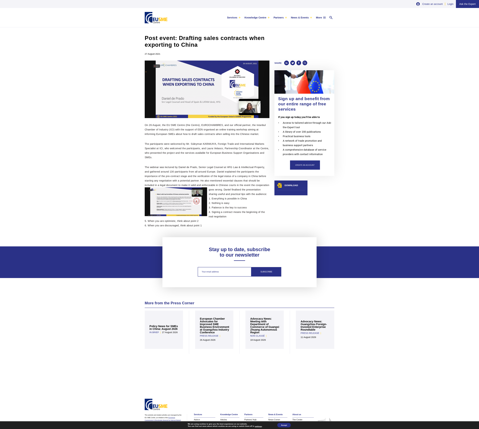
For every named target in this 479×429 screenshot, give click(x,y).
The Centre (297, 420)
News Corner (274, 420)
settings (258, 426)
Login (450, 4)
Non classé (257, 336)
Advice (197, 420)
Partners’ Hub (250, 420)
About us (296, 414)
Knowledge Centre (255, 17)
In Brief (154, 332)
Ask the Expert (467, 4)
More (319, 17)
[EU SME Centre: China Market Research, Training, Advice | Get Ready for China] (156, 17)
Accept (284, 425)
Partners (279, 17)
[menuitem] (234, 17)
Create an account (432, 4)
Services (232, 17)
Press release (209, 336)
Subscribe (266, 272)
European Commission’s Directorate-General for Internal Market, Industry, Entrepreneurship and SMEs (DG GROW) (163, 420)
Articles (223, 420)
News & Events (300, 17)
